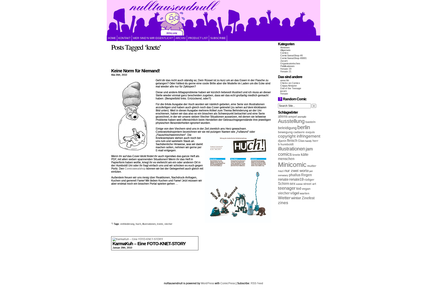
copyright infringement (299, 136)
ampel (292, 116)
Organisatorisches (290, 63)
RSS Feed (257, 283)
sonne (299, 184)
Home (112, 38)
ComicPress (227, 283)
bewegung (285, 132)
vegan (306, 188)
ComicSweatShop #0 (291, 55)
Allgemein (285, 50)
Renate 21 (285, 71)
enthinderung (127, 224)
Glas (301, 140)
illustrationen (149, 224)
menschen (286, 159)
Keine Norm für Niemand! (135, 70)
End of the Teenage (290, 88)
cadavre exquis (304, 132)
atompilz (302, 116)
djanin (282, 140)
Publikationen (287, 66)
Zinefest (308, 198)
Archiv (180, 38)
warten (304, 193)
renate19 (296, 179)
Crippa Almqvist (288, 85)
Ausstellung (291, 121)
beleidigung (287, 128)
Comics (284, 52)
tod (298, 188)
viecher (168, 224)
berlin (303, 127)
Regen (306, 175)
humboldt (287, 144)
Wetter (284, 197)
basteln (310, 122)
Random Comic (292, 99)
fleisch (292, 140)
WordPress (207, 283)
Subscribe (218, 38)
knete (160, 224)
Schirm (283, 183)
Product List (198, 38)
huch (138, 224)
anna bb (284, 80)
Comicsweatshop (135, 168)
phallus (294, 175)
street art (309, 183)
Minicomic (292, 164)
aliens (283, 116)
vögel (294, 193)
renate (283, 179)
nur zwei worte (296, 170)
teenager (287, 188)
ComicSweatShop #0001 (293, 58)
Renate (284, 93)
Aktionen (285, 47)
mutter (311, 166)
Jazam (284, 60)
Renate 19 (285, 68)
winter (296, 198)
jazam (283, 91)
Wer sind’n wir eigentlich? (153, 38)
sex (292, 183)
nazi (281, 171)
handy (308, 141)
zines (283, 202)
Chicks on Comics (290, 83)
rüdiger (309, 179)
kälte (304, 154)
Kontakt (124, 38)
